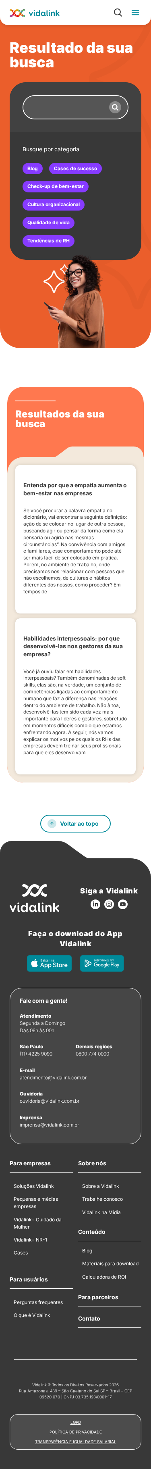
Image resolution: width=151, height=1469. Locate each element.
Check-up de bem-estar (55, 186)
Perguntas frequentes (38, 1302)
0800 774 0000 (92, 1054)
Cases (21, 1253)
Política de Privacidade (76, 1431)
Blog (32, 168)
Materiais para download (110, 1263)
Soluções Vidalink (34, 1186)
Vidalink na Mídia (101, 1212)
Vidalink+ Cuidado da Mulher (38, 1223)
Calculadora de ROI (104, 1277)
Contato (89, 1318)
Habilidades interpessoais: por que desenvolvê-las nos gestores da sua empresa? (73, 646)
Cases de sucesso (75, 168)
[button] (135, 12)
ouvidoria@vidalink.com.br (49, 1101)
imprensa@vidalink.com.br (49, 1125)
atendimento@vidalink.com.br (53, 1078)
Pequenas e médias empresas (36, 1202)
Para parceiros (98, 1297)
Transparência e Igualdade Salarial (75, 1441)
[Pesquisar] (115, 107)
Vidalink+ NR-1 (30, 1240)
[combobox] (63, 107)
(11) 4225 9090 (36, 1054)
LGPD (75, 1422)
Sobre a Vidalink (100, 1186)
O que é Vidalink (32, 1315)
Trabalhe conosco (102, 1199)
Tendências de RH (48, 241)
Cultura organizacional (53, 204)
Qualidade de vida (48, 222)
